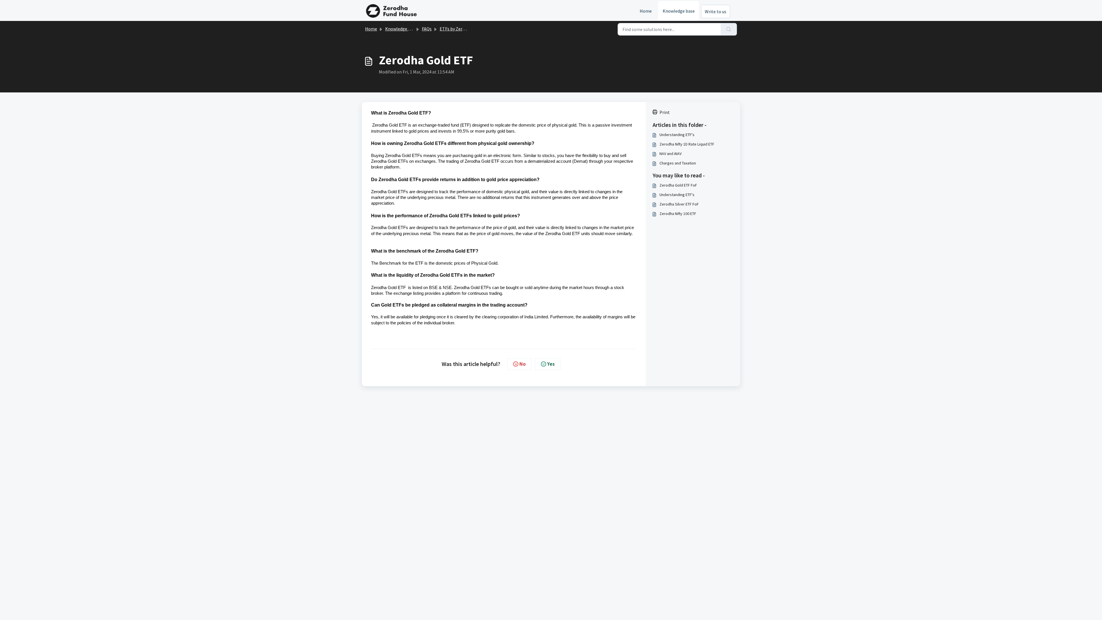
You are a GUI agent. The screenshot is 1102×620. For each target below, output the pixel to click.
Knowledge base (679, 11)
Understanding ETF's (676, 134)
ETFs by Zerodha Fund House (468, 29)
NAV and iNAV (670, 153)
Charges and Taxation (677, 163)
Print (664, 112)
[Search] (729, 29)
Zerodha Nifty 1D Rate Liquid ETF (686, 144)
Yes (551, 364)
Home (646, 11)
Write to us (715, 11)
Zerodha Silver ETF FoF (679, 204)
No (522, 364)
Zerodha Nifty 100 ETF (677, 213)
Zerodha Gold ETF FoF (678, 185)
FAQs (427, 29)
